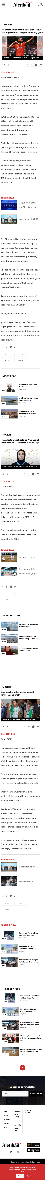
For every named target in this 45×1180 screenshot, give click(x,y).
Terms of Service (28, 1112)
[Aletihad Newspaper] (22, 4)
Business (7, 1120)
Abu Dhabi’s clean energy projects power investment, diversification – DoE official (29, 399)
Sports (6, 1124)
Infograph (18, 1111)
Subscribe (36, 1093)
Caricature (18, 1121)
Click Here (17, 1169)
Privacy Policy (17, 1129)
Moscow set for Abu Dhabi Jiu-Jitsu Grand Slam (28, 934)
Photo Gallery (17, 1116)
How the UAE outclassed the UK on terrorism (28, 386)
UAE (5, 1111)
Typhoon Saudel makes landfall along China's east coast (29, 637)
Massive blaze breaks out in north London (28, 625)
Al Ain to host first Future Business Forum (28, 649)
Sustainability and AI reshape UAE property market (27, 412)
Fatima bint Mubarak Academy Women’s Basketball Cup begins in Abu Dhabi (28, 947)
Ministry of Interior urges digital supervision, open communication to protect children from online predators (29, 961)
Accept (20, 1176)
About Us (18, 1125)
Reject (29, 1176)
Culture (6, 1128)
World (6, 1115)
